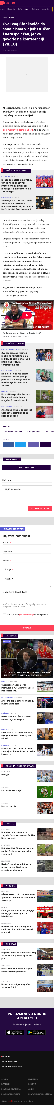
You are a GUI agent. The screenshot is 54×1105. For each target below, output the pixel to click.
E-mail (7, 561)
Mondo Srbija (9, 1061)
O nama (4, 1079)
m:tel (10, 1101)
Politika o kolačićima (10, 1089)
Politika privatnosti (10, 1094)
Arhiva (31, 1089)
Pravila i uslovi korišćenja (40, 1094)
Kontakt (32, 1084)
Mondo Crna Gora (12, 1066)
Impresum (5, 1084)
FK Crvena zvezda (13, 432)
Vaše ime (8, 552)
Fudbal (11, 18)
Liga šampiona (34, 432)
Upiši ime (6, 480)
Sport (5, 18)
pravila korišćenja (26, 615)
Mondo (6, 1056)
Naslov (7, 543)
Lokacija (8, 570)
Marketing (33, 1079)
